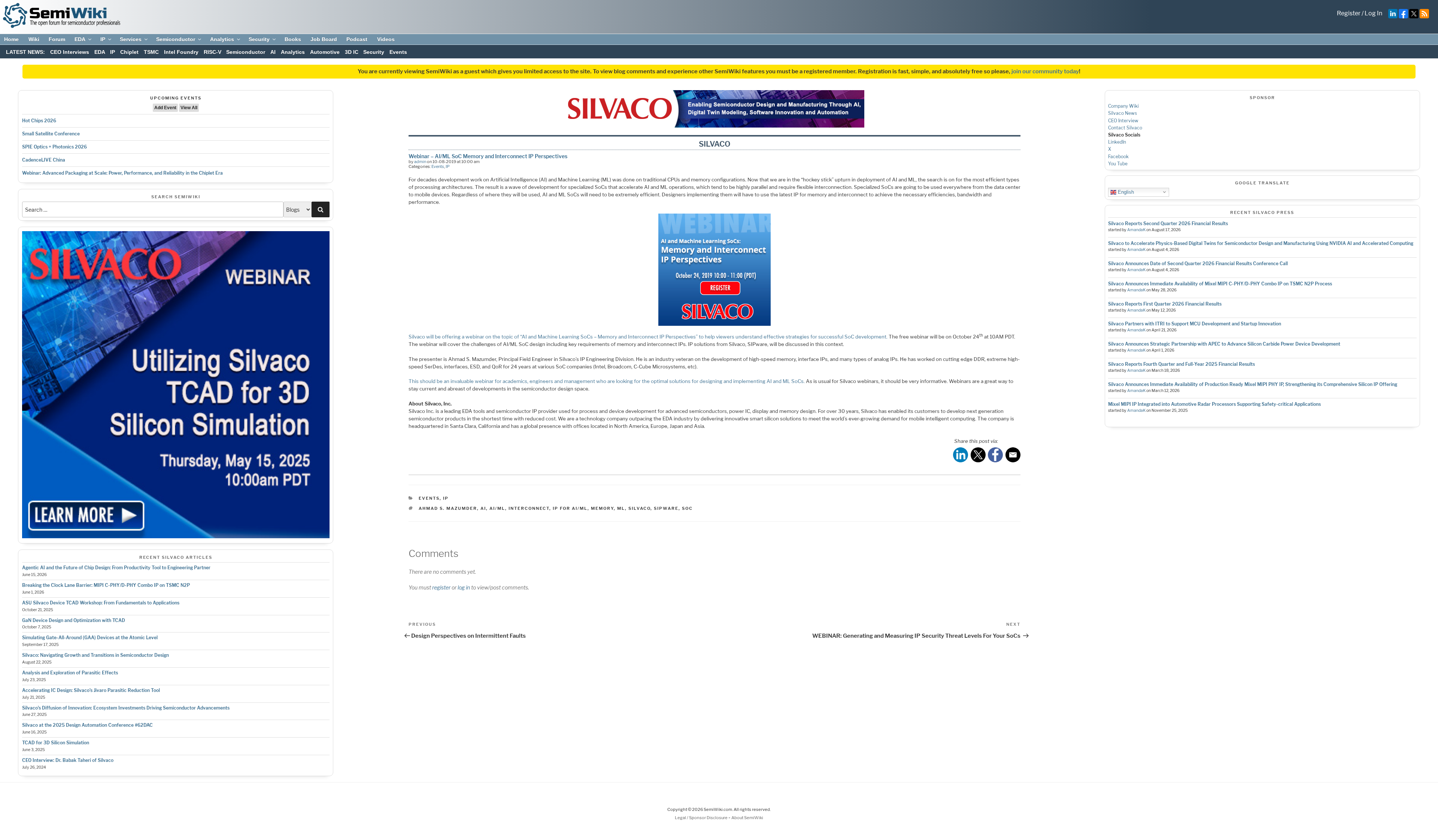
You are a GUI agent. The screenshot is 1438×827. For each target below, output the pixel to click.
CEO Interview (1123, 120)
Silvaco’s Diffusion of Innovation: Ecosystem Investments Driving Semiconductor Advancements (126, 708)
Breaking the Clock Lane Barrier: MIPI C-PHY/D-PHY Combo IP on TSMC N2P (106, 585)
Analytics (222, 39)
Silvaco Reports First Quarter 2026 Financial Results (1165, 304)
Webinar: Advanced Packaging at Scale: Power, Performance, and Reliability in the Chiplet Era (122, 173)
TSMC (151, 52)
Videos (386, 39)
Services (131, 39)
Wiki (33, 39)
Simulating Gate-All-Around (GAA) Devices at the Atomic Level (90, 637)
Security (259, 39)
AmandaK (1136, 229)
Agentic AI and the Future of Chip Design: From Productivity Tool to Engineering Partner (116, 567)
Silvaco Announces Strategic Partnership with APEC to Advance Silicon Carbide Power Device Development (1224, 344)
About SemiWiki (747, 817)
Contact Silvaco (1125, 128)
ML (621, 508)
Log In (1373, 13)
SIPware (666, 508)
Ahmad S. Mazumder (448, 508)
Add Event (165, 107)
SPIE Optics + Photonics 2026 (54, 147)
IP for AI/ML (570, 508)
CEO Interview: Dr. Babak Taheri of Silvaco (67, 760)
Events (398, 52)
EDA (80, 39)
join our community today (1045, 71)
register (441, 587)
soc (687, 508)
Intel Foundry (181, 52)
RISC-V (212, 52)
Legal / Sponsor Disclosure (701, 817)
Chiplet (129, 52)
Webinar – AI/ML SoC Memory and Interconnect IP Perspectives (488, 156)
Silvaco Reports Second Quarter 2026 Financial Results (1168, 223)
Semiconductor (175, 39)
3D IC (351, 52)
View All (188, 107)
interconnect (529, 508)
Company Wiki (1123, 106)
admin (420, 161)
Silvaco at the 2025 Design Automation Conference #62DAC (87, 725)
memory (602, 508)
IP (102, 39)
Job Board (323, 39)
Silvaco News (1122, 113)
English (1125, 192)
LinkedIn (1117, 142)
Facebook (1118, 156)
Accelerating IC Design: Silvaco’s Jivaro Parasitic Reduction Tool (91, 690)
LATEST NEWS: (25, 52)
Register (1348, 13)
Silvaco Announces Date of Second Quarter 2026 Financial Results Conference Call (1198, 263)
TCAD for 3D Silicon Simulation (55, 742)
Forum (57, 39)
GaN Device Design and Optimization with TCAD (73, 620)
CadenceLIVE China (43, 160)
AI (273, 52)
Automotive (325, 52)
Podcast (356, 39)
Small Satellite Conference (51, 134)
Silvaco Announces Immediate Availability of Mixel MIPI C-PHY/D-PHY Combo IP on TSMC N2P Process (1220, 284)
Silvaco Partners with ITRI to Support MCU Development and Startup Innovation (1194, 324)
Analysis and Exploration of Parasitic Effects (70, 673)
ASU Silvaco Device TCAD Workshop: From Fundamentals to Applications (100, 603)
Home (11, 39)
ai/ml (497, 508)
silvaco (639, 508)
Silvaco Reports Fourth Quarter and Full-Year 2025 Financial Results (1181, 364)
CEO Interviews (69, 52)
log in (464, 587)
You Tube (1118, 163)
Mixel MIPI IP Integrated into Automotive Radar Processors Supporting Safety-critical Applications (1214, 404)
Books (293, 39)
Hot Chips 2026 (39, 120)
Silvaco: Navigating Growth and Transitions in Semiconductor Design (95, 655)
